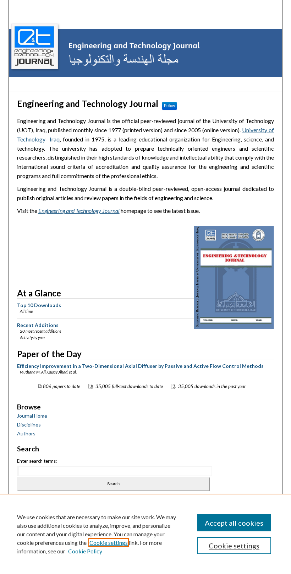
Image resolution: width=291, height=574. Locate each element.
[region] (145, 534)
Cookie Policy (85, 551)
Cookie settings (108, 542)
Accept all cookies (234, 523)
